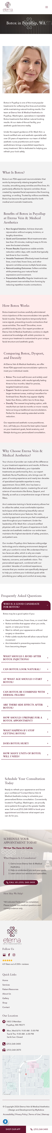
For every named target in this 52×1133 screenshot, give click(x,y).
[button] (21, 882)
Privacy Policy (21, 1114)
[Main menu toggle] (47, 7)
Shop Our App (13, 1129)
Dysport (9, 390)
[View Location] (4, 1021)
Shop (4, 1003)
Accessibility (8, 1114)
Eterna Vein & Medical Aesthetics (26, 112)
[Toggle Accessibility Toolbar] (5, 1122)
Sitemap (45, 1114)
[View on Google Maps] (26, 1075)
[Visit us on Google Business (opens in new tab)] (4, 955)
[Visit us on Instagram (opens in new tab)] (14, 955)
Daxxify (9, 403)
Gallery (5, 998)
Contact (24, 793)
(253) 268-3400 (26, 809)
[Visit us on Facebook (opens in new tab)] (9, 955)
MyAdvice (39, 1110)
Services (6, 985)
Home (5, 980)
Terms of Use (34, 1114)
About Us (6, 994)
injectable (40, 116)
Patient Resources (10, 989)
